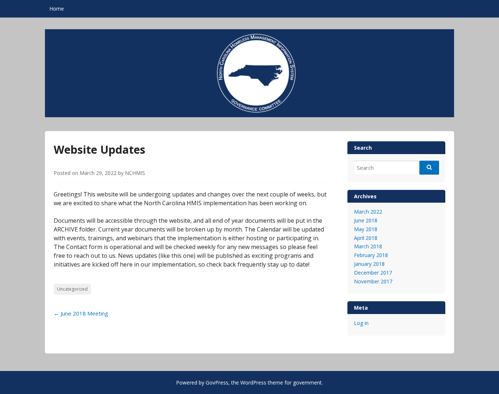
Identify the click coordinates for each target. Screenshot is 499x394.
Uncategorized (72, 289)
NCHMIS (135, 172)
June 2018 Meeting (81, 313)
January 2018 (369, 263)
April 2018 (365, 237)
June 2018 (365, 220)
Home (56, 8)
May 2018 (365, 229)
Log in (361, 323)
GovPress (217, 382)
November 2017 (373, 281)
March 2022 (368, 211)
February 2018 (371, 255)
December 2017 (373, 272)
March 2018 (368, 246)
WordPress (253, 382)
